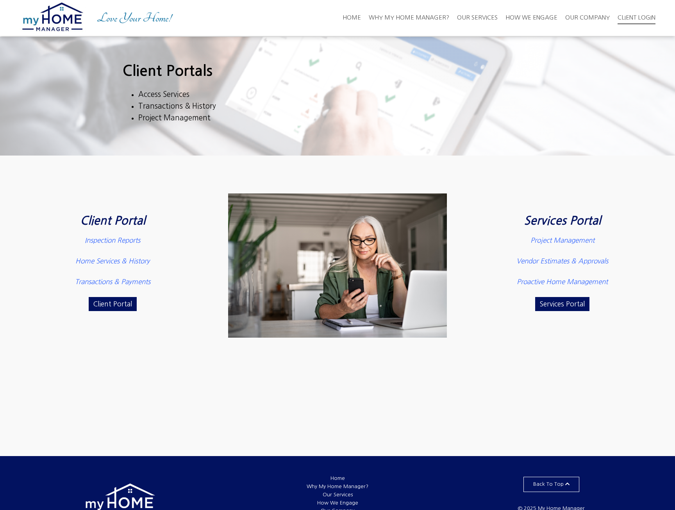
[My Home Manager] (53, 18)
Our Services (477, 17)
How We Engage (531, 17)
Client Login (636, 17)
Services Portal (562, 220)
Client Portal (112, 220)
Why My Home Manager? (409, 17)
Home (352, 17)
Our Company (587, 17)
